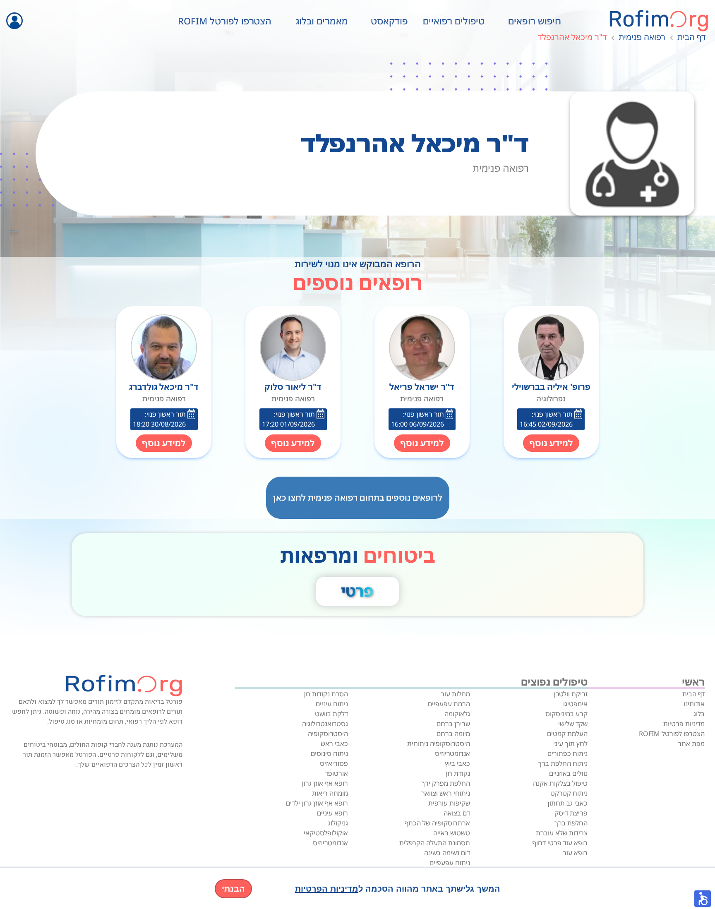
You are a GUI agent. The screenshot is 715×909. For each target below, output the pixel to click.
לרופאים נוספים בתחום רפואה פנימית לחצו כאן (357, 497)
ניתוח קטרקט (569, 793)
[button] (702, 898)
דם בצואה (457, 813)
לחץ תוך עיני (570, 743)
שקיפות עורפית (449, 803)
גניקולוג (338, 822)
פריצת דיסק (571, 813)
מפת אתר (691, 743)
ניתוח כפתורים (567, 753)
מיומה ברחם (453, 733)
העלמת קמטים (567, 733)
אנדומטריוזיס (452, 753)
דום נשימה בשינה (447, 852)
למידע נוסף (551, 443)
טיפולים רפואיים (454, 21)
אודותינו (694, 703)
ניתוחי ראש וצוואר (445, 793)
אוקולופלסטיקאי (326, 832)
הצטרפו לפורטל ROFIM (224, 21)
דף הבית (691, 37)
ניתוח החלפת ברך (563, 763)
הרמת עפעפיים (449, 703)
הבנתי (233, 888)
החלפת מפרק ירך (445, 783)
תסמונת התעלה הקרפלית (434, 842)
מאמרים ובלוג (322, 21)
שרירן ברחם (453, 723)
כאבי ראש (334, 743)
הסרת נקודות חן (326, 693)
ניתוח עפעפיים (449, 862)
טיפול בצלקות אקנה (560, 783)
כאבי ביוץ (457, 763)
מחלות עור (455, 693)
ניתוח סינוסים (329, 753)
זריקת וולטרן (571, 693)
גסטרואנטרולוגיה (325, 723)
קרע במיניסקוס (566, 713)
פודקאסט (389, 21)
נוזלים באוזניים (568, 773)
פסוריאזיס (334, 763)
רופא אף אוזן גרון (325, 783)
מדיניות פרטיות (684, 723)
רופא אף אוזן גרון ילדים (317, 803)
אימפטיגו (575, 703)
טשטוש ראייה (451, 832)
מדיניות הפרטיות (326, 888)
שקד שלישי (573, 723)
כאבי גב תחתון (567, 803)
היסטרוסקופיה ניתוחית (438, 743)
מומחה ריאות (330, 793)
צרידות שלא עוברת (562, 832)
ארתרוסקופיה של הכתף (437, 822)
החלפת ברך (571, 822)
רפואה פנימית (642, 37)
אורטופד (336, 773)
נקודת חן (458, 773)
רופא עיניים (332, 813)
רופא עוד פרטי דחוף (560, 842)
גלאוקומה (457, 713)
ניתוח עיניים (332, 703)
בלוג (699, 713)
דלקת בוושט (331, 713)
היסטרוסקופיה (328, 733)
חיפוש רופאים (534, 21)
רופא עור (575, 852)
